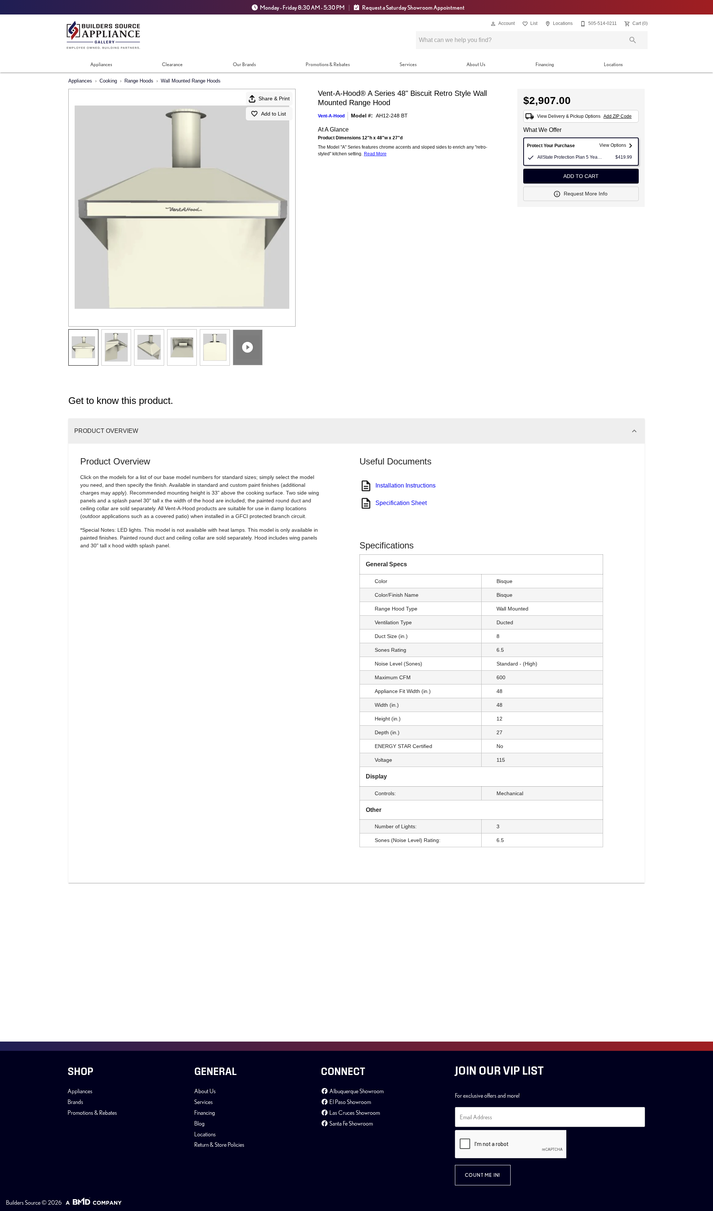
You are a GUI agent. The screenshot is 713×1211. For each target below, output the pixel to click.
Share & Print (274, 98)
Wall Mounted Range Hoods (191, 81)
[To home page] (103, 35)
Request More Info (586, 194)
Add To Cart (581, 176)
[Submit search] (633, 40)
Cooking (108, 81)
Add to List (273, 114)
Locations (613, 64)
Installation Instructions (405, 485)
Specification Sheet (401, 503)
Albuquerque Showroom (356, 1091)
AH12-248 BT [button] (392, 116)
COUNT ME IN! (483, 1175)
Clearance (172, 64)
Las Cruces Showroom (354, 1112)
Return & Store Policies (219, 1144)
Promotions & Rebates (328, 64)
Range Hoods (138, 81)
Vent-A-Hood (331, 116)
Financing (544, 64)
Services (408, 64)
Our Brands (244, 64)
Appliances (101, 64)
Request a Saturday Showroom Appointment (413, 7)
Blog (199, 1123)
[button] (493, 23)
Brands (75, 1101)
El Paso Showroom (349, 1101)
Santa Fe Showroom (350, 1123)
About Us (475, 64)
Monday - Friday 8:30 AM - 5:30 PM (302, 7)
